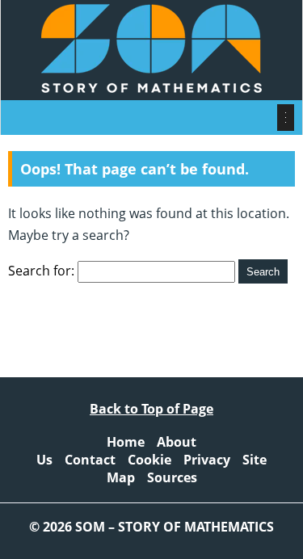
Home (126, 442)
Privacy (206, 460)
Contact (90, 460)
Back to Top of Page (151, 409)
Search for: (41, 271)
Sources (172, 477)
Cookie (149, 460)
